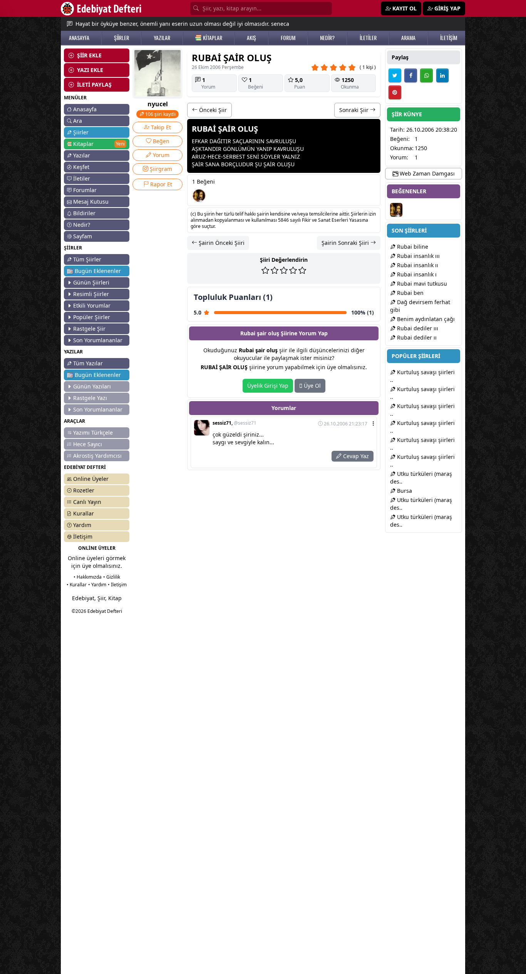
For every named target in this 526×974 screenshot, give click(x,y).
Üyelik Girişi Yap (267, 385)
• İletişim (117, 584)
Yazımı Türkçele (93, 432)
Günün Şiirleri (91, 282)
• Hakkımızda (88, 577)
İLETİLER (368, 38)
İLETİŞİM (448, 38)
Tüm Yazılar (88, 363)
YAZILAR (162, 38)
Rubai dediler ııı (416, 328)
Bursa (403, 490)
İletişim (82, 536)
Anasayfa (85, 109)
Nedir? (81, 224)
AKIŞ (251, 38)
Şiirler (81, 132)
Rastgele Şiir (89, 328)
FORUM (288, 38)
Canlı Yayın (87, 501)
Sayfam (82, 236)
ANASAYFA (79, 38)
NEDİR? (327, 38)
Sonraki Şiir (354, 110)
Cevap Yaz (355, 456)
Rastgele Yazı (90, 398)
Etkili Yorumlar (92, 305)
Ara (77, 120)
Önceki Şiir (212, 110)
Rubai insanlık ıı (416, 265)
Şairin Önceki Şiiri (221, 242)
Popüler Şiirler (91, 317)
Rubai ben (409, 292)
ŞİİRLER (121, 38)
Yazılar (81, 155)
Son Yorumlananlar (97, 340)
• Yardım (97, 584)
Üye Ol (311, 385)
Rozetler (83, 490)
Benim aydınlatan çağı (425, 319)
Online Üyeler (91, 478)
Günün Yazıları (92, 386)
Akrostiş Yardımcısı (97, 455)
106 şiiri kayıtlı (160, 114)
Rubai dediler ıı (416, 337)
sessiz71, (234, 423)
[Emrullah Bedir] (199, 195)
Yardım (82, 525)
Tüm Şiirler (87, 259)
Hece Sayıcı (87, 444)
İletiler (81, 178)
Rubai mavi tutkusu (421, 283)
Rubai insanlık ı (416, 274)
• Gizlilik (111, 577)
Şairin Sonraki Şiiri (346, 242)
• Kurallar (77, 584)
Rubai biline (411, 246)
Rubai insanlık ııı (417, 255)
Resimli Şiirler (91, 294)
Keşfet (81, 167)
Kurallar (83, 513)
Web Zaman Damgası (426, 173)
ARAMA (408, 38)
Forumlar (85, 190)
